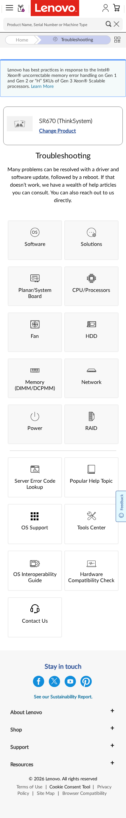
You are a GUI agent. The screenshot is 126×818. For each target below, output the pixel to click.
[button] (8, 9)
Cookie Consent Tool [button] (69, 787)
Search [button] (108, 24)
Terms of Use (29, 787)
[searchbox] (63, 24)
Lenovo (53, 779)
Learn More (42, 86)
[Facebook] (38, 683)
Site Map (46, 793)
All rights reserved (79, 779)
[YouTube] (70, 683)
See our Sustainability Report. (63, 697)
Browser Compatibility (84, 793)
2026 (39, 779)
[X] (54, 683)
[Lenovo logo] (55, 8)
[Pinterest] (86, 683)
